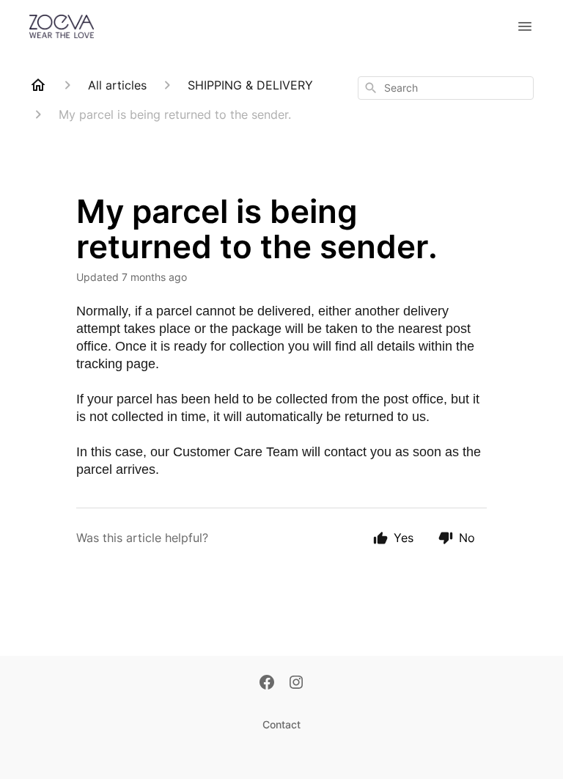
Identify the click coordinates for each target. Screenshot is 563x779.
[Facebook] (267, 683)
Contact (281, 724)
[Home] (38, 85)
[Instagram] (296, 683)
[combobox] (446, 88)
